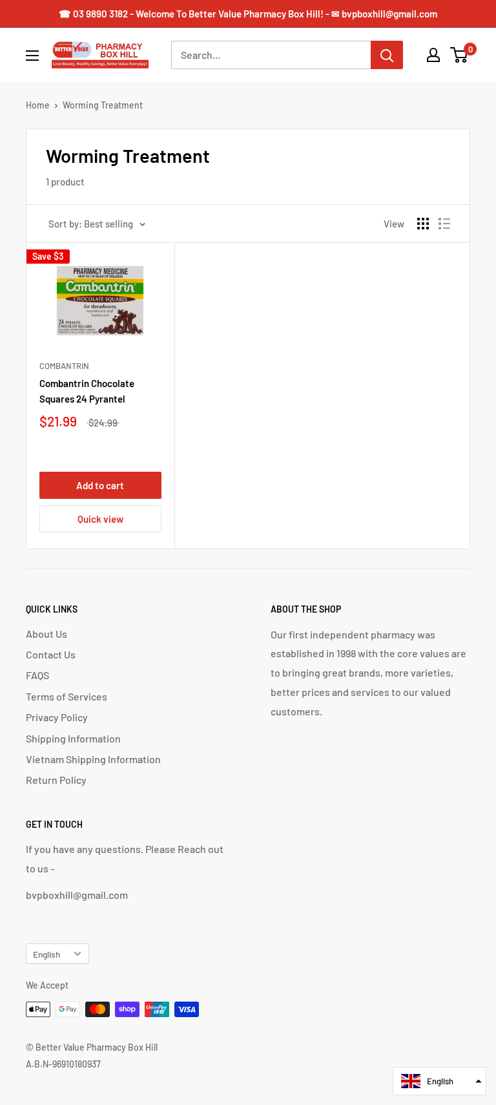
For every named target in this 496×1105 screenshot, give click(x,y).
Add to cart (100, 485)
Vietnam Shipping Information (93, 759)
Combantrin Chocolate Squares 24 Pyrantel (86, 390)
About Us (46, 633)
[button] (439, 1081)
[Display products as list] (444, 223)
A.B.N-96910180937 (63, 1063)
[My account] (433, 55)
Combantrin (64, 366)
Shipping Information (73, 738)
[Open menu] (32, 55)
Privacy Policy (57, 717)
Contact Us (51, 654)
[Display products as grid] (423, 223)
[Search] (387, 55)
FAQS (37, 675)
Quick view (100, 519)
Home (38, 105)
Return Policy (56, 780)
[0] (459, 55)
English (46, 954)
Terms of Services (66, 696)
